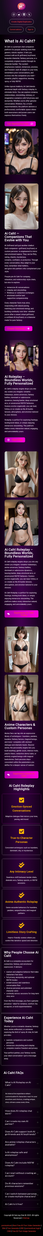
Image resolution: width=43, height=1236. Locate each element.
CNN (9, 1231)
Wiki (4, 1228)
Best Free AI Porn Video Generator (27, 1225)
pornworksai (6, 1225)
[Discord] (24, 14)
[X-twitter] (29, 14)
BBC (22, 1228)
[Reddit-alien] (19, 14)
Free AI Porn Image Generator (24, 1231)
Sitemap (26, 1218)
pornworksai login (33, 1228)
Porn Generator (13, 1228)
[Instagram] (13, 14)
